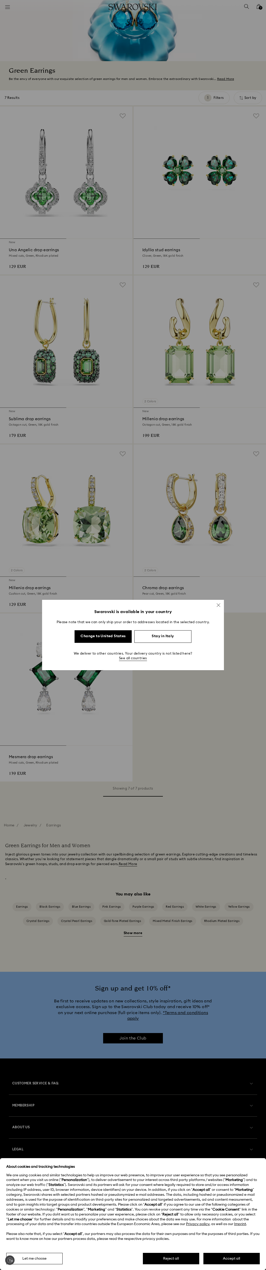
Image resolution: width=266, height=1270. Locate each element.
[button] (218, 605)
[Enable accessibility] (10, 1260)
